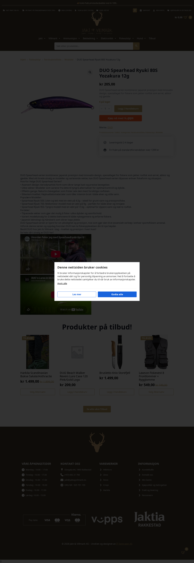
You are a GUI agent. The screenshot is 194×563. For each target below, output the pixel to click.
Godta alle (117, 294)
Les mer (76, 294)
